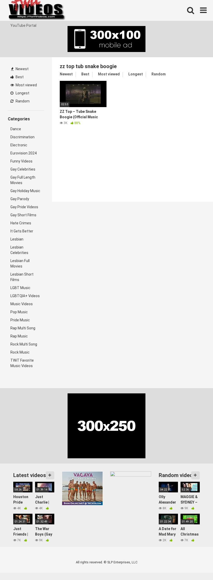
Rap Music (19, 336)
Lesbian (16, 239)
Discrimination (22, 137)
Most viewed (26, 85)
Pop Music (19, 312)
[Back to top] (196, 564)
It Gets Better (21, 231)
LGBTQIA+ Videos (25, 296)
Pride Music (20, 320)
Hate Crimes (20, 223)
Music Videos (21, 304)
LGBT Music (20, 288)
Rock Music (20, 352)
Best (19, 77)
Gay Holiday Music (25, 191)
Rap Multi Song (22, 328)
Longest (22, 93)
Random (22, 101)
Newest (22, 69)
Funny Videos (21, 161)
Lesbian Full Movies (20, 263)
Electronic (18, 145)
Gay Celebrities (22, 169)
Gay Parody (19, 199)
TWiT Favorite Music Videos (22, 363)
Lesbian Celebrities (19, 250)
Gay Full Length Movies (22, 180)
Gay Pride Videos (24, 207)
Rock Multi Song (23, 344)
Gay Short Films (23, 215)
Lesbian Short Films (22, 277)
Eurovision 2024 (23, 153)
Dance (15, 129)
